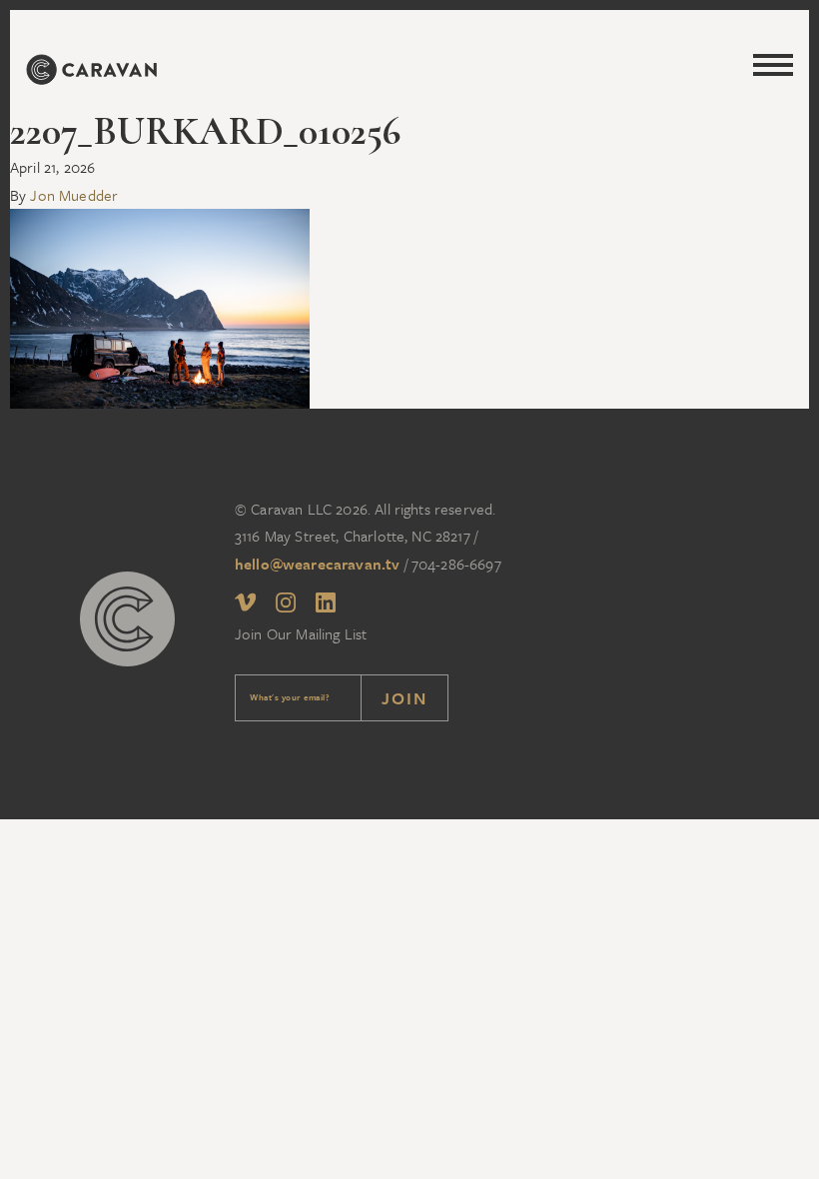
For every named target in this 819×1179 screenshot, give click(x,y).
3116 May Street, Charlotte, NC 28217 (352, 536)
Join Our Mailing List (301, 633)
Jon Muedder (74, 195)
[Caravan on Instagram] (286, 606)
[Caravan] (91, 73)
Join (404, 697)
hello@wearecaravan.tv (317, 564)
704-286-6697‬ (456, 564)
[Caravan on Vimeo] (245, 604)
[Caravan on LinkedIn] (326, 606)
